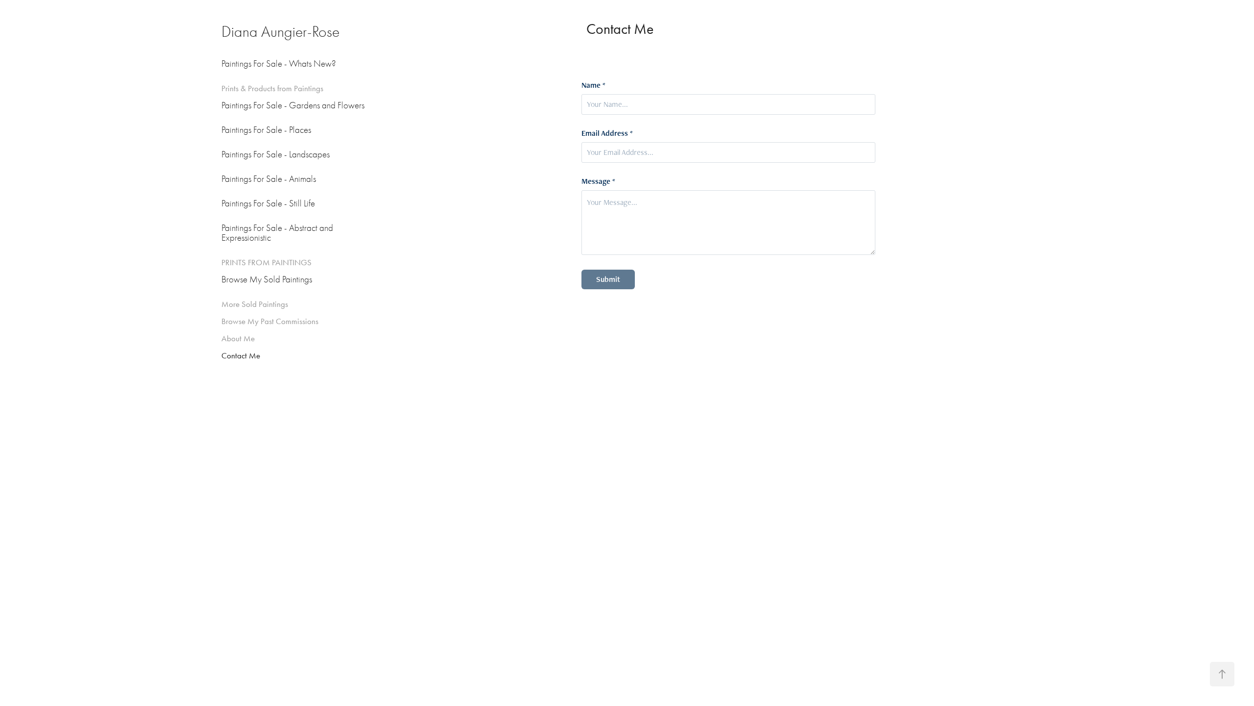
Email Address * (607, 133)
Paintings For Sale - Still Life (268, 203)
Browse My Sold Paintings (266, 279)
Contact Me (240, 355)
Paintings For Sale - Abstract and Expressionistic (277, 233)
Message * (598, 181)
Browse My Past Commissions (269, 321)
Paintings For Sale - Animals (268, 179)
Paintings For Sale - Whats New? (278, 63)
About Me (238, 338)
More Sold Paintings (254, 304)
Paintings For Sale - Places (266, 130)
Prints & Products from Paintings (272, 88)
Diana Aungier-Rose (280, 32)
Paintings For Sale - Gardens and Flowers (292, 105)
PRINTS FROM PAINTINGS (266, 262)
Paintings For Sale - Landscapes (275, 154)
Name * (593, 85)
